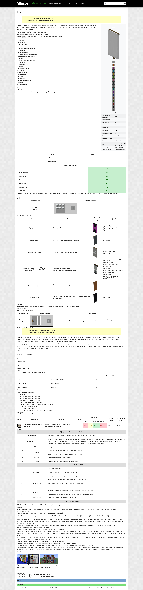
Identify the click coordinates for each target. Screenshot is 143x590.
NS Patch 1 (42, 505)
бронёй (68, 543)
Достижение (34, 419)
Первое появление (107, 141)
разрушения (72, 165)
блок (39, 25)
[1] (77, 543)
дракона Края (53, 543)
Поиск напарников (56, 3)
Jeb (49, 435)
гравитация (105, 117)
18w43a (36, 461)
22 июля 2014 (31, 441)
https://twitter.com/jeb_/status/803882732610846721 (34, 575)
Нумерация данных (38, 372)
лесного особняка (93, 476)
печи (46, 34)
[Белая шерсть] (57, 205)
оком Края (61, 543)
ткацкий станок (97, 344)
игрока (50, 25)
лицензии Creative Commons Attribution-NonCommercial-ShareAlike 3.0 (99, 587)
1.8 (116, 141)
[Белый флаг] (73, 208)
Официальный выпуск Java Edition (71, 432)
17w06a (36, 458)
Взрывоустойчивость (108, 124)
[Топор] (120, 130)
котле (81, 339)
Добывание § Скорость (111, 193)
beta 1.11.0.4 (37, 498)
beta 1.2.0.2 (36, 472)
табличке (93, 25)
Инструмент (105, 130)
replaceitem (23, 516)
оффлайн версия (58, 541)
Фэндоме (68, 587)
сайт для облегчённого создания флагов (37, 541)
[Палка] (60, 211)
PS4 (43, 269)
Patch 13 (34, 505)
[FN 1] (77, 165)
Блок (68, 3)
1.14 (56, 344)
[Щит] (33, 320)
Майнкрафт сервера (38, 3)
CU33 (24, 505)
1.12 (21, 458)
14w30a (120, 141)
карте (60, 37)
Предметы (20, 585)
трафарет (64, 337)
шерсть (37, 207)
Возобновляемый (107, 133)
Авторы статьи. (117, 587)
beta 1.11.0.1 (37, 492)
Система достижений (39, 414)
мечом (74, 543)
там (101, 509)
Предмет (75, 3)
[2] (78, 543)
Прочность (105, 127)
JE (40, 267)
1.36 (29, 505)
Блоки (19, 580)
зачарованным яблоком (53, 427)
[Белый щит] (49, 320)
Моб (82, 3)
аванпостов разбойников (67, 270)
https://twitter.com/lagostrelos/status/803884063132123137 (36, 577)
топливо (40, 34)
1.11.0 (22, 494)
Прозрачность (106, 119)
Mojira (76, 509)
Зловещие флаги (53, 490)
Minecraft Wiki (55, 587)
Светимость (105, 122)
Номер (104, 144)
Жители (19, 307)
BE (40, 269)
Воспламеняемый (107, 138)
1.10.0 (22, 483)
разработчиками (79, 439)
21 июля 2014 (31, 435)
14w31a (36, 452)
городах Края (58, 228)
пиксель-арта (68, 522)
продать (52, 307)
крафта (93, 201)
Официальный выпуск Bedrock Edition (71, 465)
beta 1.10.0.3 (37, 483)
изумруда (75, 307)
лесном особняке (73, 240)
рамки (86, 27)
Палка (35, 209)
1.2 (22, 472)
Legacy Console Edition (71, 501)
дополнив (48, 333)
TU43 (19, 505)
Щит (23, 322)
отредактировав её (46, 20)
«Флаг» (45, 587)
